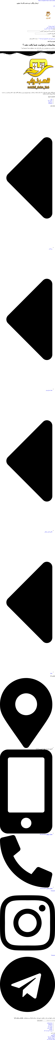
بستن (54, 1034)
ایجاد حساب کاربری (48, 28)
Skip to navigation (42, 0)
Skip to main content (50, 0)
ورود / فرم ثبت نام (48, 1030)
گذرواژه (51, 33)
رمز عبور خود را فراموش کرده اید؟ (47, 38)
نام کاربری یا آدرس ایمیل (47, 31)
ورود (53, 36)
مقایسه (50, 1029)
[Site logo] (48, 25)
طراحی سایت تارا (18, 1018)
